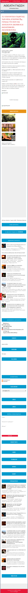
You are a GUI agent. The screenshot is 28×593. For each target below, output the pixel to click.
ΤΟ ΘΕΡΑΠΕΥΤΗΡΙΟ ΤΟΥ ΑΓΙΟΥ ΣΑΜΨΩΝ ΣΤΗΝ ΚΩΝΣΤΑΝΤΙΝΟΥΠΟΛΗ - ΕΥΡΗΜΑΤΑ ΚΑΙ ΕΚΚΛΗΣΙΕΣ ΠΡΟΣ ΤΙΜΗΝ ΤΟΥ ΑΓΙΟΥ (14, 286)
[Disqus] (14, 164)
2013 (9, 52)
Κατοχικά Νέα (6, 328)
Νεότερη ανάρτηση (6, 220)
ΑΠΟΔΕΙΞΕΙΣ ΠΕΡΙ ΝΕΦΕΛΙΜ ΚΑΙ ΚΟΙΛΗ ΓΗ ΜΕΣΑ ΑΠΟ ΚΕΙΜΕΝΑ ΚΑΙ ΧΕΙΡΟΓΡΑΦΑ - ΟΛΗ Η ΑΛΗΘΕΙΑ (16, 257)
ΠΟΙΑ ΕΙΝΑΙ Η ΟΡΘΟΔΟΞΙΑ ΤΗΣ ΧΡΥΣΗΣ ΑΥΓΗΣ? (13, 252)
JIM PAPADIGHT (6, 380)
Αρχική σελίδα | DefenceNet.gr (10, 332)
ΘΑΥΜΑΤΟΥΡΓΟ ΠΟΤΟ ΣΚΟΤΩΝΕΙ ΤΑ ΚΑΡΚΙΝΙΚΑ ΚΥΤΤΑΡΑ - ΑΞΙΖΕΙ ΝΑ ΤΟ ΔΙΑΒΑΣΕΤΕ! (16, 296)
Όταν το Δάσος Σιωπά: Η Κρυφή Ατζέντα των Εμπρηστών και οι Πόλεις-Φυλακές (16, 245)
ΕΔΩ (15, 83)
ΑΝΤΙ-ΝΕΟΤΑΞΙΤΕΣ (7, 326)
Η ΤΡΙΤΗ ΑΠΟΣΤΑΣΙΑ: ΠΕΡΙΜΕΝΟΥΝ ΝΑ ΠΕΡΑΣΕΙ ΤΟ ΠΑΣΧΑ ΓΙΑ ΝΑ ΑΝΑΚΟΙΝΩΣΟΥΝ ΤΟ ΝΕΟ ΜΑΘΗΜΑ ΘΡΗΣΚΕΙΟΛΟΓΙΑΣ (15, 541)
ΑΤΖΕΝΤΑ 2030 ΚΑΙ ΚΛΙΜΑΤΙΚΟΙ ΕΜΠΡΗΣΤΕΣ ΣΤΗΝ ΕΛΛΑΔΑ (14, 266)
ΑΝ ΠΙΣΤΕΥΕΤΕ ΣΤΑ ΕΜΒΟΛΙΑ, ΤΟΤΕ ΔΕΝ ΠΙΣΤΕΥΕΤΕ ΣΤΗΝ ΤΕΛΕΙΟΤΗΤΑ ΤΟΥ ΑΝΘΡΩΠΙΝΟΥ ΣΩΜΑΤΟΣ (15, 306)
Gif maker (4, 353)
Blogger (16, 591)
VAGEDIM (5, 381)
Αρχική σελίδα (13, 220)
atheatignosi (4, 90)
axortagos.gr (6, 331)
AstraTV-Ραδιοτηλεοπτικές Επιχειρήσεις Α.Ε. (13, 329)
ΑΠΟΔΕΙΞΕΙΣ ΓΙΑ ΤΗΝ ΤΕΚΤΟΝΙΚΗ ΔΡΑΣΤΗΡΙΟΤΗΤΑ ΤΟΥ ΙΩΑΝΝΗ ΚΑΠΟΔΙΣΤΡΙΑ (14, 505)
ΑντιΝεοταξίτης (6, 324)
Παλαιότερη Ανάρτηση (21, 220)
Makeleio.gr (6, 323)
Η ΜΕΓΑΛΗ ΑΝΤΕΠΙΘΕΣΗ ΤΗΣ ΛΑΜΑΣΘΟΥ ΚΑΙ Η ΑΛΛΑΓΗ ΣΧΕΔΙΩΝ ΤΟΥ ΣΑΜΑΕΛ (16, 275)
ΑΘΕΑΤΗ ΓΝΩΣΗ (14, 5)
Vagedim (11, 50)
